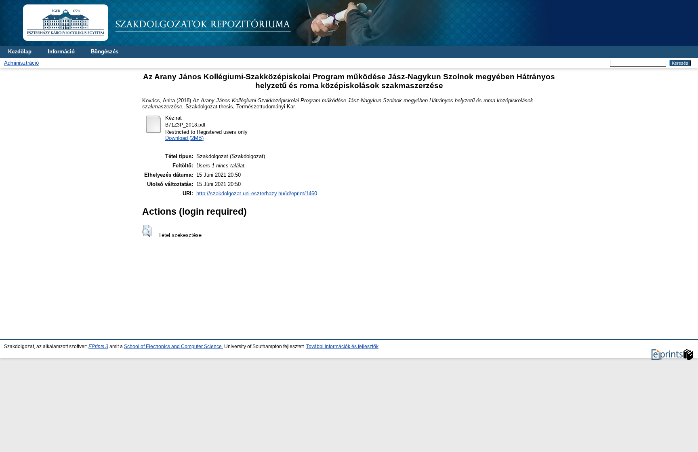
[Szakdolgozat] (291, 44)
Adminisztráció (21, 63)
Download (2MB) (184, 138)
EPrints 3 (98, 346)
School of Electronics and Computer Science (173, 346)
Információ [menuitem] (61, 52)
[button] (146, 231)
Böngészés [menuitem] (104, 52)
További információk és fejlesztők (342, 346)
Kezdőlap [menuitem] (20, 52)
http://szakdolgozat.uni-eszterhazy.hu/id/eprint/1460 (256, 193)
